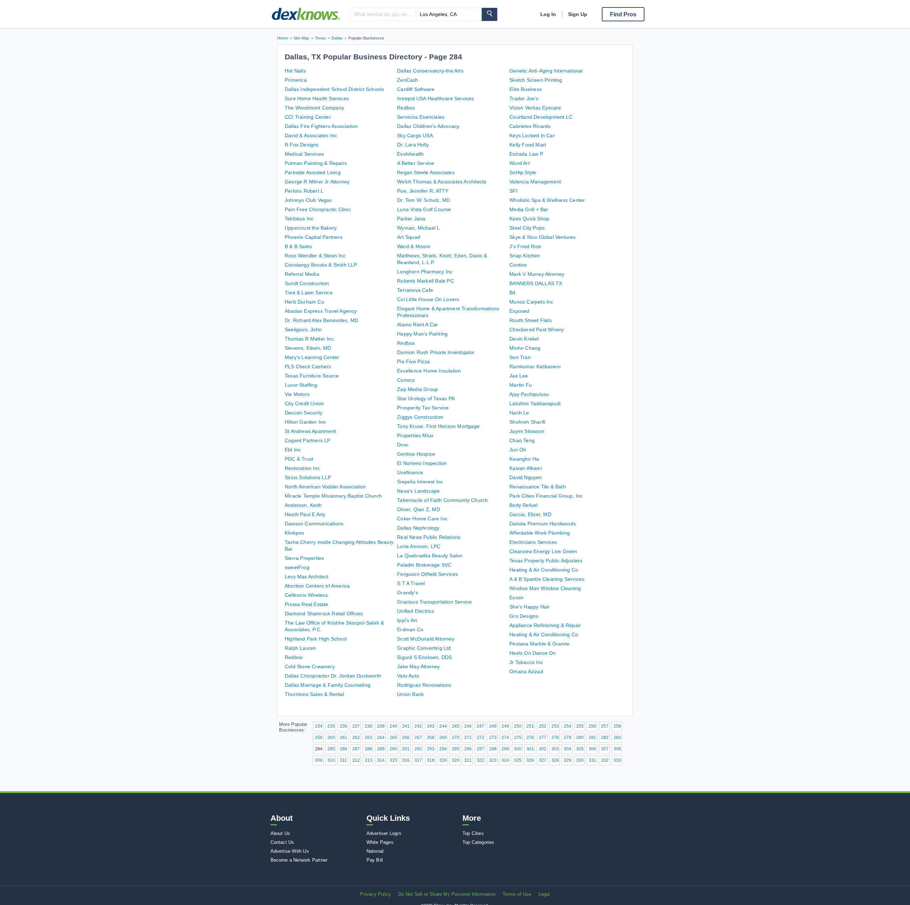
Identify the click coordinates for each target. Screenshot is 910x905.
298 (493, 748)
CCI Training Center (308, 117)
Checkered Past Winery (536, 329)
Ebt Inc (293, 449)
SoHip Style (522, 172)
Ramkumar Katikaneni (535, 366)
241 (406, 726)
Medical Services (304, 154)
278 (555, 737)
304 (567, 748)
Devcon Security (303, 413)
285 (331, 748)
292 (418, 748)
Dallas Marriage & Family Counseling (327, 685)
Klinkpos (294, 533)
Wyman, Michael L (418, 228)
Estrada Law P (526, 154)
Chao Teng (522, 440)
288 (368, 748)
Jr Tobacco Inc (526, 662)
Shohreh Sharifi (527, 422)
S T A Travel (411, 583)
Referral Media (302, 274)
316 (406, 760)
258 (617, 726)
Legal (544, 894)
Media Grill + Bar (528, 209)
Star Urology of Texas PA (426, 398)
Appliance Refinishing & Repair (545, 625)
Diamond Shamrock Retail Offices (324, 613)
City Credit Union (304, 403)
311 (343, 760)
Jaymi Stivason (526, 431)
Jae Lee (518, 376)
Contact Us (282, 842)
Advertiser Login (383, 833)
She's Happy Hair (529, 607)
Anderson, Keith (303, 505)
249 (505, 726)
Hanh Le (519, 413)
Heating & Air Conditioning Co (543, 570)
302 (542, 748)
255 (580, 726)
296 (468, 748)
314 (381, 760)
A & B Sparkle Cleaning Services (546, 579)
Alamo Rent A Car (417, 324)
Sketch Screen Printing (535, 80)
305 (580, 748)
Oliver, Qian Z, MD (418, 509)
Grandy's (407, 592)
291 (406, 748)
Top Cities (473, 833)
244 (443, 726)
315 (393, 760)
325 (517, 760)
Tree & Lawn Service (309, 292)
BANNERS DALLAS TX (535, 283)
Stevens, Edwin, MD (308, 348)
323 (493, 760)
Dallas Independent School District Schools (334, 89)
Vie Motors (297, 394)
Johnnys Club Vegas (308, 200)
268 (430, 737)
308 (617, 748)
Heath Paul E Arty (305, 514)
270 (455, 737)
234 (318, 726)
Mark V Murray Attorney (536, 274)
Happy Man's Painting (422, 334)
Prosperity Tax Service (423, 408)
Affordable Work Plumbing (539, 533)
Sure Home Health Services (317, 98)
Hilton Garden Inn (305, 422)
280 (580, 737)
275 (517, 737)
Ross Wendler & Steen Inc (315, 255)
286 (343, 748)
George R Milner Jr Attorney (317, 181)
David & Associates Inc (311, 135)
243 (430, 726)
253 (555, 726)
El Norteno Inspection (422, 463)
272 (480, 737)
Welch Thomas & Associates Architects (441, 181)
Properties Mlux (415, 435)
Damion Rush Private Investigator (436, 352)
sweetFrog (297, 567)
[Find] (489, 14)
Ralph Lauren (300, 648)
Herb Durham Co (304, 302)
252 (542, 726)
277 (542, 737)
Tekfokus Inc (299, 218)
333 (617, 760)
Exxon (516, 597)
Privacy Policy (375, 894)
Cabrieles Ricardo (530, 126)
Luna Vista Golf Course (424, 209)
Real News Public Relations (428, 537)
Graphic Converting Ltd (424, 648)
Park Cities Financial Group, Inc (546, 496)
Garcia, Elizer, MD (530, 514)
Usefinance (410, 472)
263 (368, 737)
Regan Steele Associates (426, 172)
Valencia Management (535, 181)
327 (542, 760)
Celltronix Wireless (306, 595)
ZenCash (407, 80)
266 (406, 737)
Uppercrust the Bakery (311, 228)
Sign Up (577, 14)
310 (331, 760)
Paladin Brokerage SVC (424, 565)
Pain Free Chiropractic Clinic (318, 209)
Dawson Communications (314, 523)
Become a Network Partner (299, 860)
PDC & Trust (299, 459)
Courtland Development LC (540, 117)
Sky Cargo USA (415, 135)
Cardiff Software (415, 89)
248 (493, 726)
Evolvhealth (410, 154)
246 (468, 726)
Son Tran (520, 357)
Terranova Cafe (415, 290)
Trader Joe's (523, 98)
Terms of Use (517, 894)
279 (567, 737)
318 (430, 760)
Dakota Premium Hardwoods (542, 523)
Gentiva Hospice (416, 454)
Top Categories (478, 842)
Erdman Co (410, 629)
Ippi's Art (407, 620)
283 (617, 737)
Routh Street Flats (530, 320)
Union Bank (410, 694)
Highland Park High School (316, 639)
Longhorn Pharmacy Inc (425, 271)
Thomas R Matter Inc (309, 339)
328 (555, 760)
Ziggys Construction (420, 417)
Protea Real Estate (306, 604)
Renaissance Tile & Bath (537, 486)
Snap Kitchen (524, 255)
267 (418, 737)
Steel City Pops (527, 228)
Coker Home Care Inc (422, 518)
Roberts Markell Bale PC (425, 281)
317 (418, 760)
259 (318, 737)
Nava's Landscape (418, 491)
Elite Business (525, 89)
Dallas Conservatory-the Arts (430, 71)
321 (468, 760)
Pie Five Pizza (413, 361)
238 (368, 726)
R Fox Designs (302, 145)
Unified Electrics (415, 611)
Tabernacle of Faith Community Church (442, 500)
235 (331, 726)
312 (356, 760)
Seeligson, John (303, 329)
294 (443, 748)
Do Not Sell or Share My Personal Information (447, 894)
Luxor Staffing (301, 385)
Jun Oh (517, 449)
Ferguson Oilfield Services (427, 574)
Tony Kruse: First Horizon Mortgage (438, 426)
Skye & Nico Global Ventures (542, 237)
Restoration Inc (302, 468)
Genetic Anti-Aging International (546, 71)
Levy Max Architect (306, 576)
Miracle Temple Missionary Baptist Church (333, 496)
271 (468, 737)
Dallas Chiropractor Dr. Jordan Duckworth (333, 676)
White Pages (380, 842)
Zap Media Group (417, 389)
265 (393, 737)
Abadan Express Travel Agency (321, 311)
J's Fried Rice (525, 246)
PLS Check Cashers (308, 366)
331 (592, 760)
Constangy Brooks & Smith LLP (321, 265)
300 (517, 748)
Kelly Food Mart (527, 145)
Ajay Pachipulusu (529, 394)
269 (443, 737)
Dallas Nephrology (418, 528)
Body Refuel (523, 505)
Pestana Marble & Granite (539, 644)
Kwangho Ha (524, 459)
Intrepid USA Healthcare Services (435, 98)
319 (443, 760)
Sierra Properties (304, 558)
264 (381, 737)
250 (517, 726)
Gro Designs (523, 616)
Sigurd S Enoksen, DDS (424, 657)
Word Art (519, 163)
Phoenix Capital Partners (313, 237)
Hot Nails (295, 71)
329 (567, 760)
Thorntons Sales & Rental (314, 694)
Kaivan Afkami (525, 468)
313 (368, 760)
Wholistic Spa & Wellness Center (547, 200)
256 (592, 726)
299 (505, 748)
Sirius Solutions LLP (308, 477)
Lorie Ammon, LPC (418, 546)
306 (592, 748)
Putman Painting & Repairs (316, 163)
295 (455, 748)
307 (605, 748)
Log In (548, 14)
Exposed (519, 311)
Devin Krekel (524, 339)
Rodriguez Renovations (424, 685)
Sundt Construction (307, 283)
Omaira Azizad (526, 671)
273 (493, 737)
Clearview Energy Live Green (543, 551)
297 (480, 748)
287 (356, 748)
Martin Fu (520, 385)
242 (418, 726)
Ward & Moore (413, 246)
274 (505, 737)
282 (605, 737)
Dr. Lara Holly (413, 145)
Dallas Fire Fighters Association (321, 126)
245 (455, 726)
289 (381, 748)
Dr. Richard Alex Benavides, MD (321, 320)
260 (331, 737)
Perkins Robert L (304, 191)
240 (393, 726)
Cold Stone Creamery (310, 666)
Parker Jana (411, 218)
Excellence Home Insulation (429, 371)
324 (505, 760)
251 (530, 726)
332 (605, 760)
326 (530, 760)
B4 (512, 292)
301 (530, 748)
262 (356, 737)
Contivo (518, 265)
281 (592, 737)
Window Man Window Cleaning (545, 588)
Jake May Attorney (418, 666)
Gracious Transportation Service (434, 602)
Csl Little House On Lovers (428, 299)
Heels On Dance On (532, 653)
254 (567, 726)
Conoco (406, 380)
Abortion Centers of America (317, 586)
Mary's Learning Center (312, 357)
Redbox (294, 657)
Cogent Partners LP (308, 440)
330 (580, 760)
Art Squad (408, 237)
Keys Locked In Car (532, 135)
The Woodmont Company (314, 108)
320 (455, 760)
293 (430, 748)
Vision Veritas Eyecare (535, 108)
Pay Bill (374, 860)
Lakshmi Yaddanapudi (535, 403)
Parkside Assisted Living (313, 172)
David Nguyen (525, 477)
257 (605, 726)
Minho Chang (524, 348)
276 (530, 737)
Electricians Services (533, 542)
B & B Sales (298, 246)
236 (343, 726)
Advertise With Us (290, 851)
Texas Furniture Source (312, 376)
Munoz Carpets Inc (531, 302)
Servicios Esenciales (420, 117)
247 (480, 726)
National (375, 851)
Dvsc (402, 445)
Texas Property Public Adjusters (545, 560)
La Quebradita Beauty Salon (429, 555)
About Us (280, 833)
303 (555, 748)
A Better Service (415, 163)
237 (356, 726)
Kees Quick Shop (529, 218)
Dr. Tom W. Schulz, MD (423, 200)
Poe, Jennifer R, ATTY (422, 191)
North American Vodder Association (325, 486)
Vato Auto (408, 676)
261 (343, 737)
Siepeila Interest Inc (420, 481)
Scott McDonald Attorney (425, 639)
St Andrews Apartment (310, 431)
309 (318, 760)
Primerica (296, 80)
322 (480, 760)
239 (381, 726)
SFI (513, 191)
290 (393, 748)
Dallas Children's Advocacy (428, 126)
